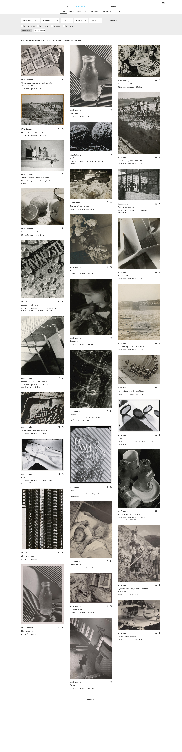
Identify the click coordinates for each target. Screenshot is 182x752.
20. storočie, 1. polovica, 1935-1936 (82, 568)
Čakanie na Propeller (126, 207)
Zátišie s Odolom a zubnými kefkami (35, 178)
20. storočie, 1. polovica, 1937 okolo (82, 209)
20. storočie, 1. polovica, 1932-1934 (130, 640)
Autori (79, 11)
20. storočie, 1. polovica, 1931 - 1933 (33, 559)
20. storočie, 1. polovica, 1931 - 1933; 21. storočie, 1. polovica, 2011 (87, 163)
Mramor (73, 415)
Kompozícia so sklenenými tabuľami (34, 382)
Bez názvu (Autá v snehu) (79, 206)
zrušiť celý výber (40, 30)
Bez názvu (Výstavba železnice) (130, 161)
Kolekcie (71, 11)
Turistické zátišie (76, 609)
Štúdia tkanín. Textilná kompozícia (34, 430)
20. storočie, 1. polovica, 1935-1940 (82, 688)
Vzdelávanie (95, 11)
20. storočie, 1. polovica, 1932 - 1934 (130, 279)
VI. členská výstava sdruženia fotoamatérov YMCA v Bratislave (37, 84)
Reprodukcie (106, 11)
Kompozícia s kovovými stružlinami (131, 391)
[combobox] (90, 6)
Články (86, 11)
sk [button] (163, 3)
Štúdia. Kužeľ (123, 275)
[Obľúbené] (120, 11)
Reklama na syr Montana (127, 84)
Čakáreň (73, 685)
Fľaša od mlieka (27, 631)
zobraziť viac (91, 699)
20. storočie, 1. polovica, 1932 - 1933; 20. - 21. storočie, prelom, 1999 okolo (36, 386)
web (68, 6)
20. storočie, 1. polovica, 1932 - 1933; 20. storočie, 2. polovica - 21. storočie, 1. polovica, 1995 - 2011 (38, 309)
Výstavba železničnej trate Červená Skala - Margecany (134, 590)
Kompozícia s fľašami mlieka (129, 514)
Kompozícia (74, 113)
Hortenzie (73, 270)
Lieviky (23, 477)
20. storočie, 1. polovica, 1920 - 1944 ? (131, 164)
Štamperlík (74, 341)
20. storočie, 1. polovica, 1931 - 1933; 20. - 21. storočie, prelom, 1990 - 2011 (133, 519)
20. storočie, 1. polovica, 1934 (80, 116)
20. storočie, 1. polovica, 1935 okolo (130, 87)
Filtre (120, 439)
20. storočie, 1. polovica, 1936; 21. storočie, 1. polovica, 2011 (133, 212)
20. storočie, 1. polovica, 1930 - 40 (81, 344)
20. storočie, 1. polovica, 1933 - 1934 (82, 273)
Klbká (72, 158)
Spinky (72, 491)
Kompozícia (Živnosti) (29, 305)
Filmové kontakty (27, 556)
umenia (114, 6)
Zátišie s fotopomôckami (127, 637)
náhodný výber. (76, 40)
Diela (63, 11)
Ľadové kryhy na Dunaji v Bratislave (131, 347)
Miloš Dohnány (27, 80)
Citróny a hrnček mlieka (30, 232)
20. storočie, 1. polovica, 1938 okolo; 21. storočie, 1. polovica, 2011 (38, 182)
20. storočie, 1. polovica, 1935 (31, 89)
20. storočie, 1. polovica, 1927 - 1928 (130, 350)
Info (115, 11)
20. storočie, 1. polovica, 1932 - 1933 (130, 394)
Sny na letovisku (76, 565)
